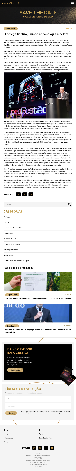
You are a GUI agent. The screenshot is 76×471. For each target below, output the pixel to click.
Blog (40, 430)
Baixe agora (15, 370)
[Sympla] (26, 448)
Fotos (41, 434)
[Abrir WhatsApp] (71, 466)
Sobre (6, 434)
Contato (6, 442)
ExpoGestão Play (45, 438)
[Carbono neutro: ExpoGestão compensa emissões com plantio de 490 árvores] (38, 286)
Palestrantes (8, 438)
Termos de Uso (34, 464)
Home (6, 430)
